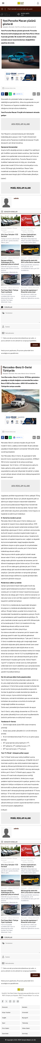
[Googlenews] (17, 1001)
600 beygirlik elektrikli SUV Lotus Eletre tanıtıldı (30, 261)
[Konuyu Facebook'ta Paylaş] (2, 94)
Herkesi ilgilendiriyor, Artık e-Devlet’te (28, 235)
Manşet (15, 228)
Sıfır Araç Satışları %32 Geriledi (9, 235)
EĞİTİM (23, 228)
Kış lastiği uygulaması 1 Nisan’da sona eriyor (29, 291)
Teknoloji (30, 230)
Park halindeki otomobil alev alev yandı (20, 8)
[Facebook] (2, 1001)
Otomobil (11, 27)
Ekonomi (4, 228)
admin (16, 198)
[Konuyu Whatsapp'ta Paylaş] (10, 94)
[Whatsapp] (14, 1001)
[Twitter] (6, 1001)
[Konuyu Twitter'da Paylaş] (6, 94)
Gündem (9, 228)
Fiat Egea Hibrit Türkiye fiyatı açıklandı (9, 291)
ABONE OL (19, 94)
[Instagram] (10, 1001)
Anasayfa (5, 27)
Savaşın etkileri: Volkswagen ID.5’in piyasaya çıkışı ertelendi (10, 262)
